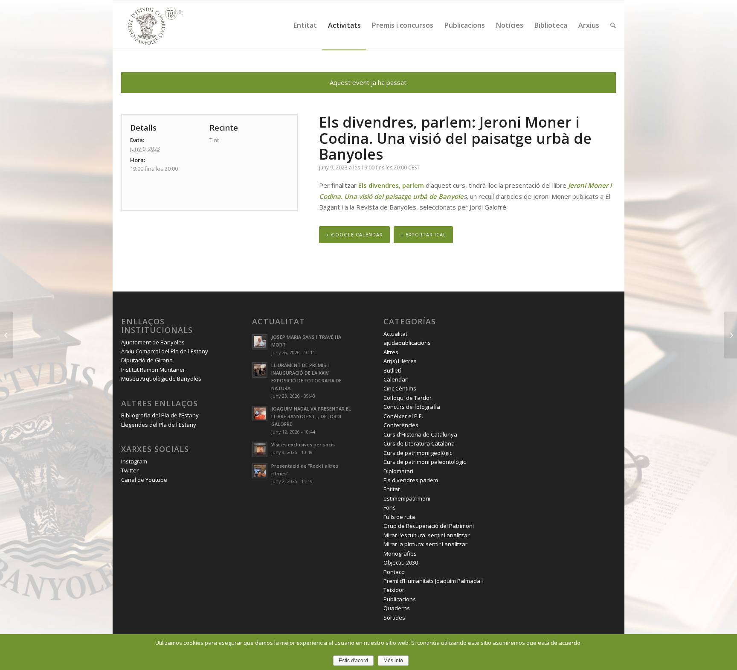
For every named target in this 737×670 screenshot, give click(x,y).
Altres (390, 352)
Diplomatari (398, 471)
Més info (393, 661)
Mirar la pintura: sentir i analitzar (425, 544)
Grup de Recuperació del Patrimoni (428, 526)
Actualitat (395, 334)
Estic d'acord (353, 661)
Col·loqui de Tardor (407, 398)
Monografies (400, 553)
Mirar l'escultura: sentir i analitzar (426, 535)
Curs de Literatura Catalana (419, 443)
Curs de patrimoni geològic (417, 453)
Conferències (400, 425)
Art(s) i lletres (400, 361)
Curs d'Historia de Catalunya (420, 434)
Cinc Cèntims (399, 388)
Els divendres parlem (410, 480)
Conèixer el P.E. (403, 416)
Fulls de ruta (399, 517)
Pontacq (394, 572)
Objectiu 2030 (400, 562)
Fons (389, 507)
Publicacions (399, 599)
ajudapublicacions (407, 343)
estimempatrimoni (406, 498)
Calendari (396, 379)
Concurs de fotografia (411, 407)
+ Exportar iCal (423, 234)
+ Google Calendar (354, 234)
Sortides (394, 617)
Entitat (391, 489)
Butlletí (392, 370)
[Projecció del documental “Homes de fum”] (6, 335)
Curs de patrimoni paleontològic (424, 462)
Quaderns (396, 608)
